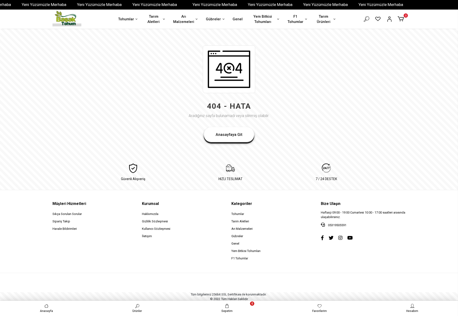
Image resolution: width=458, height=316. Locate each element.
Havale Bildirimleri (64, 228)
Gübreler (213, 19)
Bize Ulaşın (330, 203)
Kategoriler (241, 203)
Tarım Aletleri (153, 19)
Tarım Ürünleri (323, 19)
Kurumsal (150, 203)
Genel (238, 19)
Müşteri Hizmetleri (69, 203)
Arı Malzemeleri (183, 19)
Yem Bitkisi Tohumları (262, 19)
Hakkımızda (150, 214)
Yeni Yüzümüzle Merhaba (44, 4)
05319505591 (336, 225)
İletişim (147, 236)
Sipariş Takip (61, 221)
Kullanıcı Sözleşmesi (156, 228)
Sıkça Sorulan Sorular (67, 214)
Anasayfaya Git (229, 134)
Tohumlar (126, 19)
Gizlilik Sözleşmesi (155, 221)
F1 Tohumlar (295, 19)
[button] (402, 19)
